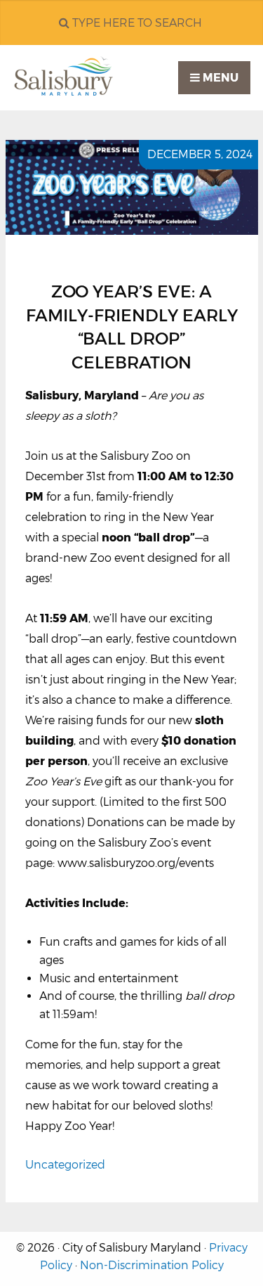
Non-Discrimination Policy (152, 1265)
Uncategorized (65, 1164)
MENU (219, 77)
